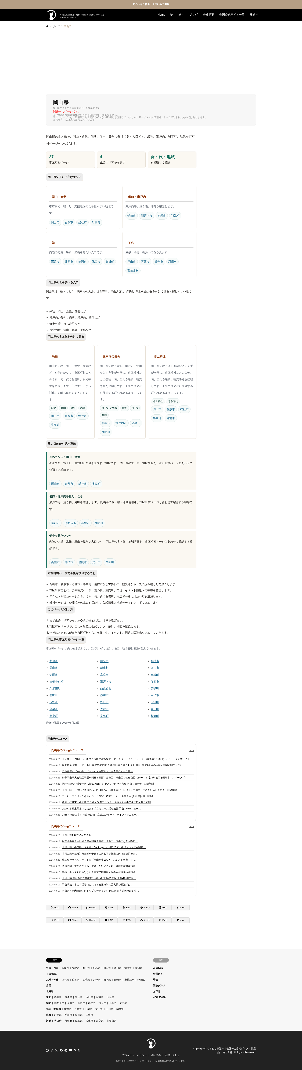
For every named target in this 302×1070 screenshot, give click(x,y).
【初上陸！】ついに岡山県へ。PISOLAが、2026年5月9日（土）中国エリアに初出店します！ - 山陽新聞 (119, 790)
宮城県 (99, 997)
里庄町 (155, 709)
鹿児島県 (129, 979)
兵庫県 (89, 1020)
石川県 (109, 1009)
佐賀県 (75, 979)
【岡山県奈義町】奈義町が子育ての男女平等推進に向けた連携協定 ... (100, 853)
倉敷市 (69, 222)
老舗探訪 (158, 968)
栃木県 (81, 1003)
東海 (48, 1014)
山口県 (107, 968)
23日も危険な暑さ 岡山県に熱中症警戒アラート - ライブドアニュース (100, 814)
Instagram (47, 1050)
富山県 (99, 1009)
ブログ (193, 14)
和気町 (175, 215)
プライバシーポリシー (134, 1055)
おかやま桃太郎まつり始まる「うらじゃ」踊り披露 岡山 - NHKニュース (101, 808)
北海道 (49, 991)
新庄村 (172, 261)
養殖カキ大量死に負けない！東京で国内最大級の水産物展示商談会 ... (100, 872)
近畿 (48, 1020)
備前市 (131, 215)
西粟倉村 (133, 270)
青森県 (68, 997)
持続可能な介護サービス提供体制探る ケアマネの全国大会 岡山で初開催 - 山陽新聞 (108, 783)
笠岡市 (82, 261)
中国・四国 (52, 968)
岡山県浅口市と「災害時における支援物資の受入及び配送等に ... (97, 884)
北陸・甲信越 (53, 1009)
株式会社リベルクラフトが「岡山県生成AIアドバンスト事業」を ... (99, 859)
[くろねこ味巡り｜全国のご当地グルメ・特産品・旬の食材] (151, 1046)
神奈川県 (59, 1003)
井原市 (69, 261)
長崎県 (86, 979)
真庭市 (145, 261)
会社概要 (208, 14)
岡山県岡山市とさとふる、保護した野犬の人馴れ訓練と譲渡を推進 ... (100, 866)
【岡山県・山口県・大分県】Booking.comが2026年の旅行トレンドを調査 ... (104, 847)
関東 (48, 1003)
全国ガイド (159, 973)
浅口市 (96, 261)
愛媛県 (53, 973)
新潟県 (67, 1009)
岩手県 (78, 997)
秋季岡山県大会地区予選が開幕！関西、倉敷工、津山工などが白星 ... (100, 841)
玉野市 (53, 702)
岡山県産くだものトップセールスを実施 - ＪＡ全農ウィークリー (97, 771)
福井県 (120, 1009)
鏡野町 (53, 695)
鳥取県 (65, 968)
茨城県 (70, 1003)
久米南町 (55, 688)
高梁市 (55, 261)
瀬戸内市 (146, 215)
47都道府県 (159, 997)
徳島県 (128, 968)
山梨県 (88, 1009)
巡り (181, 14)
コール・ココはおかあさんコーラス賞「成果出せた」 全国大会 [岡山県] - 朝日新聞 (107, 796)
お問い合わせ (172, 1055)
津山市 (131, 261)
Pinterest (65, 1050)
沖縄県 (141, 979)
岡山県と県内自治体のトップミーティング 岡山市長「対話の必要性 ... (100, 890)
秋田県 (89, 997)
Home (161, 14)
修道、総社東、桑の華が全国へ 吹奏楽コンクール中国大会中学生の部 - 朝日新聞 (106, 802)
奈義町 (155, 674)
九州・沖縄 (52, 979)
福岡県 (65, 979)
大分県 (96, 979)
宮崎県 (117, 979)
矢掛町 (110, 261)
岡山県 (86, 968)
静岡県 (58, 1014)
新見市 (104, 660)
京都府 (68, 1020)
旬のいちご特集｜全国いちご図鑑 (151, 4)
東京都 (123, 1003)
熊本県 (107, 979)
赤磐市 (161, 215)
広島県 (96, 968)
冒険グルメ (159, 985)
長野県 (78, 1009)
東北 (48, 997)
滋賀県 (78, 1020)
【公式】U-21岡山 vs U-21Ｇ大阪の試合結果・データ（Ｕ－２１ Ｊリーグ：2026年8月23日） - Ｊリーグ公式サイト (126, 759)
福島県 (58, 997)
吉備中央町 (56, 681)
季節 (155, 979)
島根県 (75, 968)
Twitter (56, 1050)
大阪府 (58, 1020)
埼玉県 (102, 1003)
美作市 (159, 261)
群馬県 (91, 1003)
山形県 (110, 997)
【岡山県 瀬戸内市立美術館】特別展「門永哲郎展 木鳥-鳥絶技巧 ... (99, 878)
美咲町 (155, 688)
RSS (191, 750)
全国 (48, 985)
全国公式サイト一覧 (232, 14)
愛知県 (68, 1014)
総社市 (82, 222)
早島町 (96, 222)
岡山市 (55, 222)
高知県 (138, 968)
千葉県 (112, 1003)
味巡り (254, 14)
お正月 (156, 991)
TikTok (52, 1050)
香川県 (117, 968)
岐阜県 (78, 1014)
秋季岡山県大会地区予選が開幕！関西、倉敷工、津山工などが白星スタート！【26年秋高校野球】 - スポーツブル (124, 777)
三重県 (89, 1014)
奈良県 (99, 1020)
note (74, 1050)
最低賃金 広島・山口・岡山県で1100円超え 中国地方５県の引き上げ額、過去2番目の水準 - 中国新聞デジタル (122, 765)
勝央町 (53, 715)
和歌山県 (111, 1020)
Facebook (61, 1050)
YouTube (70, 1050)
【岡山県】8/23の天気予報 (76, 835)
